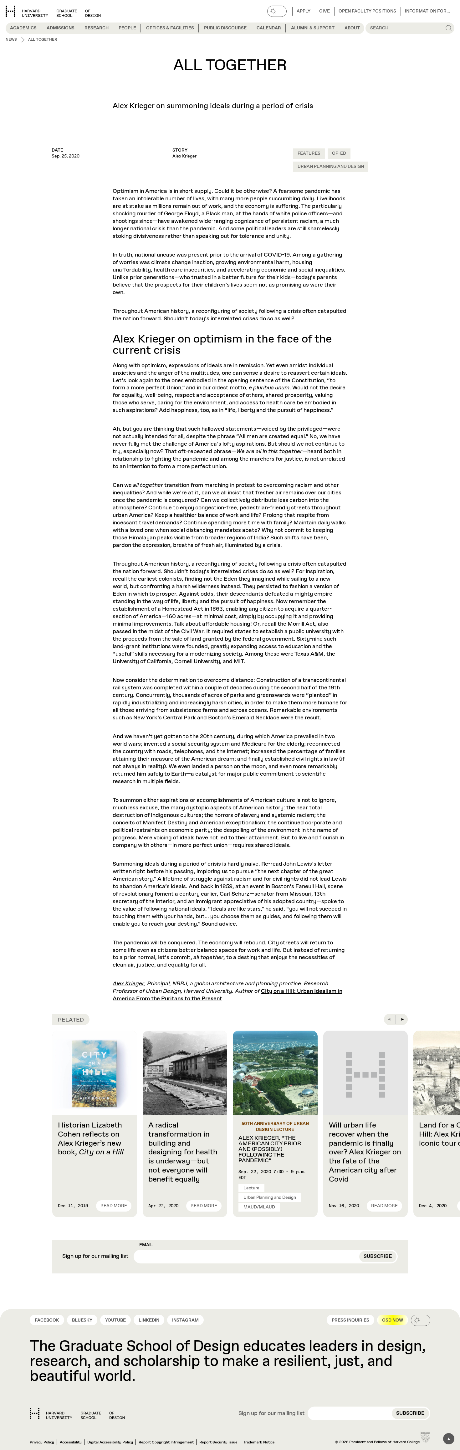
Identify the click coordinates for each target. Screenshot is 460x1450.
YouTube (115, 1320)
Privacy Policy (42, 1442)
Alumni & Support (313, 28)
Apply (303, 11)
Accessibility (71, 1442)
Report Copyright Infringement (166, 1442)
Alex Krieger (184, 156)
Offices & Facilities (170, 28)
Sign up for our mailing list (95, 1256)
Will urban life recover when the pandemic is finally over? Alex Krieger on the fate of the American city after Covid (365, 1152)
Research (96, 28)
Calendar (269, 28)
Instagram (185, 1320)
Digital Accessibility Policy (110, 1442)
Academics (23, 28)
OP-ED (339, 153)
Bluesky (82, 1320)
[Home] (77, 1413)
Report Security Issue (218, 1442)
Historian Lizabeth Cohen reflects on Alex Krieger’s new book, (91, 1138)
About (352, 28)
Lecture (251, 1188)
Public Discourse (225, 28)
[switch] (277, 11)
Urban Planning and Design (331, 166)
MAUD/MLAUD (259, 1207)
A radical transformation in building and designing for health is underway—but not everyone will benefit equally (182, 1152)
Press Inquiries (350, 1320)
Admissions (60, 28)
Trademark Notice (259, 1442)
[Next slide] (402, 1019)
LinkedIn (149, 1320)
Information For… (427, 11)
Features (309, 153)
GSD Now (392, 1320)
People (127, 28)
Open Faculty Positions (367, 11)
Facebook (47, 1320)
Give (324, 11)
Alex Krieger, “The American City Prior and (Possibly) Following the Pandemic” (269, 1149)
